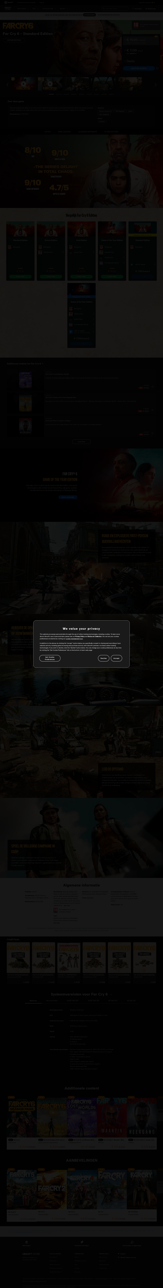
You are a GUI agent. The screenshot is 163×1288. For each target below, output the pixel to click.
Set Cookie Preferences (50, 658)
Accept (116, 658)
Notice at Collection (95, 636)
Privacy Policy (80, 636)
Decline (104, 658)
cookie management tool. (74, 639)
